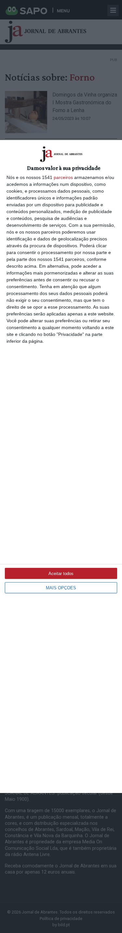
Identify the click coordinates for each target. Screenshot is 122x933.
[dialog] (61, 466)
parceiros (63, 177)
